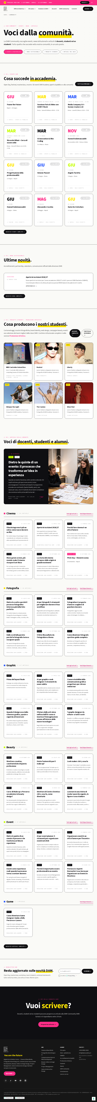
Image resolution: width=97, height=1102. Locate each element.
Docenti (54, 9)
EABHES (62, 1056)
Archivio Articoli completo (16, 946)
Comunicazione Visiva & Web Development (48, 1058)
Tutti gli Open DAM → (84, 84)
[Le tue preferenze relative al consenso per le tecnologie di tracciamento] (93, 1098)
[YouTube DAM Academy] (15, 1080)
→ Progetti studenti (51, 51)
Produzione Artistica (17, 336)
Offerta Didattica (19, 9)
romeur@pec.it (41, 1094)
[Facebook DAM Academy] (20, 1080)
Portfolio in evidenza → (87, 333)
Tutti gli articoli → (72, 514)
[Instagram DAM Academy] (6, 1080)
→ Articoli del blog (69, 51)
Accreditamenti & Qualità (67, 1058)
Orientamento (64, 1072)
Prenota (85, 2)
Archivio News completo (14, 296)
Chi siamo (31, 9)
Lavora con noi (64, 1074)
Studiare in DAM (43, 9)
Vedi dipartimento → (86, 514)
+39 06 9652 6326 (83, 1050)
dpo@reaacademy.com (54, 1094)
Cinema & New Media (47, 1050)
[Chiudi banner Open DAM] (92, 2)
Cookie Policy (20, 1097)
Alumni (62, 1066)
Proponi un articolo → (48, 1024)
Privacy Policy (71, 975)
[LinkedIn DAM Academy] (25, 1080)
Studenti (62, 1064)
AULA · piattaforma (65, 1053)
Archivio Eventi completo (15, 232)
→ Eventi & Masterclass (13, 51)
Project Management (47, 1067)
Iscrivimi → (87, 971)
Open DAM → (10, 1073)
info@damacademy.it (85, 1053)
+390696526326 (85, 1092)
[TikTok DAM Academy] (11, 1080)
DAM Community (64, 9)
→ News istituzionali (32, 51)
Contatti (74, 9)
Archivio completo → (75, 333)
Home (5, 14)
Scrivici (88, 9)
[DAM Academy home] (6, 9)
